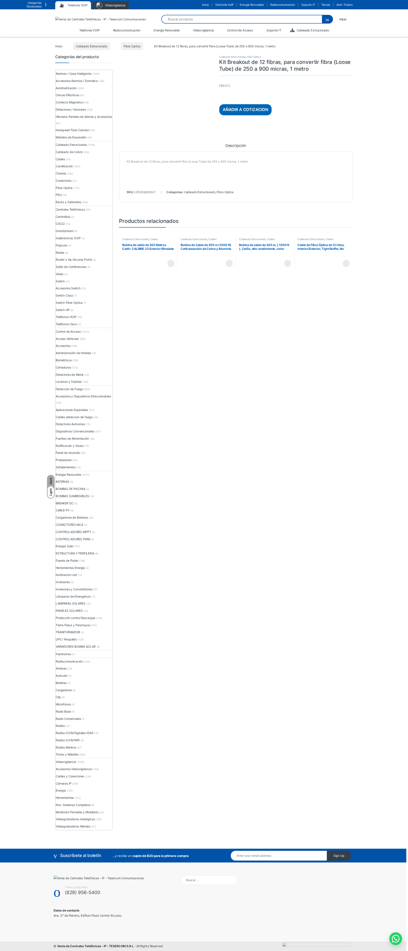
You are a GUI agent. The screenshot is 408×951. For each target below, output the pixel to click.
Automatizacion (66, 88)
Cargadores (64, 690)
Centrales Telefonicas (70, 209)
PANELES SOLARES (69, 610)
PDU (59, 195)
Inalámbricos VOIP (68, 238)
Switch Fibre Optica (69, 302)
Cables (154, 239)
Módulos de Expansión (71, 137)
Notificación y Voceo (70, 445)
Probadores (64, 460)
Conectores (63, 180)
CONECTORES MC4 (69, 524)
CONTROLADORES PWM (73, 539)
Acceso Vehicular (67, 338)
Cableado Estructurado (91, 46)
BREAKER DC (65, 503)
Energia (61, 790)
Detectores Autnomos (70, 424)
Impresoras (63, 654)
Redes (60, 252)
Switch (60, 281)
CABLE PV (62, 510)
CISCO (60, 223)
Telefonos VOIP (66, 317)
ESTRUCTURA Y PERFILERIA (75, 553)
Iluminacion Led (66, 575)
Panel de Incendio (68, 452)
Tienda (325, 4)
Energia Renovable (252, 4)
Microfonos (63, 704)
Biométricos (63, 360)
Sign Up (338, 855)
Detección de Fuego (69, 389)
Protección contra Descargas (75, 618)
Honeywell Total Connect (72, 130)
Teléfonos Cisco (66, 324)
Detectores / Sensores (71, 109)
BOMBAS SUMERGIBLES (72, 496)
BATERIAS (62, 481)
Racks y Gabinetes (68, 202)
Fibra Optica (132, 46)
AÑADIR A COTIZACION (245, 109)
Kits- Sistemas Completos (73, 805)
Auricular (62, 675)
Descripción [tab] (235, 146)
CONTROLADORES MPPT (73, 532)
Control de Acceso (68, 331)
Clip (58, 697)
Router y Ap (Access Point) (74, 259)
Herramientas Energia (70, 568)
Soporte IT (308, 4)
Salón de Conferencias (71, 267)
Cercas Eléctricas (67, 95)
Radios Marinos (66, 747)
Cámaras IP (63, 783)
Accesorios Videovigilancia (74, 769)
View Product (168, 263)
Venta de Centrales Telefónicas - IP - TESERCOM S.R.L (95, 946)
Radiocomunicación (282, 4)
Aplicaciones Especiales (72, 410)
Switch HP (63, 310)
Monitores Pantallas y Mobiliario (77, 812)
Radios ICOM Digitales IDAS (74, 733)
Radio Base (63, 711)
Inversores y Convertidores (74, 589)
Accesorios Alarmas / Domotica (77, 81)
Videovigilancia (66, 762)
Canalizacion (64, 166)
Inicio (205, 4)
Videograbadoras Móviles (73, 826)
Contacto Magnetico (69, 102)
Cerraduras (63, 367)
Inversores (63, 582)
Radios (60, 725)
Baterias (61, 683)
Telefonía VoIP (224, 4)
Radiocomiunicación (69, 661)
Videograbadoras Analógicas (75, 819)
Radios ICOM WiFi (68, 740)
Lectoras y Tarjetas (69, 381)
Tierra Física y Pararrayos (73, 625)
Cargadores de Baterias (72, 517)
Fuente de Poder (67, 560)
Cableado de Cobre (69, 152)
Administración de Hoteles (73, 353)
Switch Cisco (64, 295)
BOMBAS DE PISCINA (70, 489)
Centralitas (63, 216)
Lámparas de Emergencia (73, 596)
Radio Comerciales (68, 718)
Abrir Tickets (344, 4)
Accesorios (63, 345)
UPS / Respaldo (66, 639)
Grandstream (64, 231)
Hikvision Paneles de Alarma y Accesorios (84, 116)
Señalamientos (65, 467)
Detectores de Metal (69, 374)
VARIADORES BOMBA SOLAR (76, 646)
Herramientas (65, 797)
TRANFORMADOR (68, 632)
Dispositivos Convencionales (75, 431)
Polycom (61, 245)
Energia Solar (65, 546)
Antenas (61, 668)
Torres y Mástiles (67, 754)
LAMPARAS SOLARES (70, 603)
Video (59, 274)
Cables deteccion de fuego (74, 417)
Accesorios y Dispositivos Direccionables (83, 396)
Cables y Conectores (70, 776)
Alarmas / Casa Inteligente (73, 73)
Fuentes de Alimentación (72, 438)
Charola (61, 173)
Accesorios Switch (68, 288)
